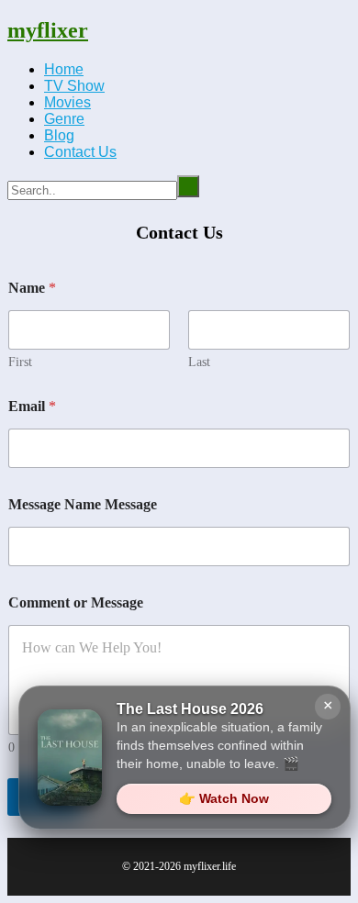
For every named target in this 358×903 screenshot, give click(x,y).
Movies (67, 102)
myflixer (47, 30)
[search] (188, 186)
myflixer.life (210, 866)
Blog (59, 135)
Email (32, 406)
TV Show (74, 86)
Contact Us (80, 152)
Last (199, 362)
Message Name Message (82, 504)
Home (64, 69)
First (20, 362)
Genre (64, 119)
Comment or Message (75, 602)
